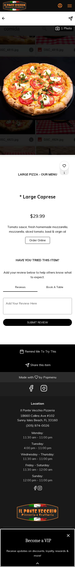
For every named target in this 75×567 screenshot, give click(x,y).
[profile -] (60, 5)
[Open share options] (70, 18)
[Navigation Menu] (69, 6)
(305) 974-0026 (37, 425)
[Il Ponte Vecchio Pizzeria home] (20, 6)
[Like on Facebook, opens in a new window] (31, 389)
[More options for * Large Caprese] (64, 165)
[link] (37, 240)
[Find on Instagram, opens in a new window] (43, 389)
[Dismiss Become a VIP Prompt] (68, 535)
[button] (4, 18)
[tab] (20, 287)
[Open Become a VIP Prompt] (37, 563)
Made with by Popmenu (29, 377)
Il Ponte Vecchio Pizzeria (37, 512)
